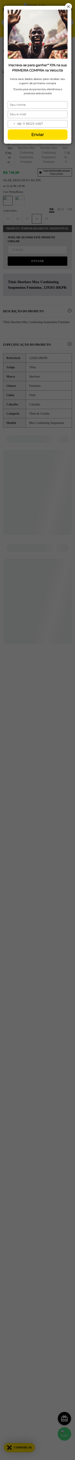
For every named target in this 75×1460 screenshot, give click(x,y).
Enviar (37, 134)
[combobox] (14, 123)
